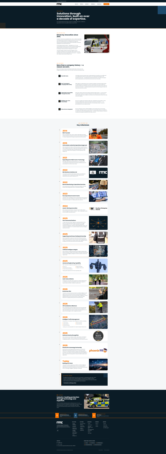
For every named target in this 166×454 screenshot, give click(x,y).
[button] (84, 133)
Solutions (86, 4)
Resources (99, 4)
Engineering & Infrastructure (74, 428)
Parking (89, 431)
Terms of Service (106, 450)
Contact (97, 426)
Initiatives (93, 4)
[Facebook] (58, 430)
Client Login (89, 433)
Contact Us (106, 4)
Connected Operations (74, 426)
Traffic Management (74, 435)
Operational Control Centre (82, 426)
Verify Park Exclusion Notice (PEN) (90, 427)
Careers (89, 423)
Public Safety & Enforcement (74, 433)
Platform (81, 4)
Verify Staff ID (105, 426)
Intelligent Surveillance (74, 431)
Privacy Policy (101, 450)
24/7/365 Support (106, 427)
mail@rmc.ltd (60, 442)
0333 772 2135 (60, 444)
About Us (76, 4)
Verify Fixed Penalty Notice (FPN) (91, 430)
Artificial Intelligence (74, 424)
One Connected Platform (82, 424)
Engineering (82, 430)
